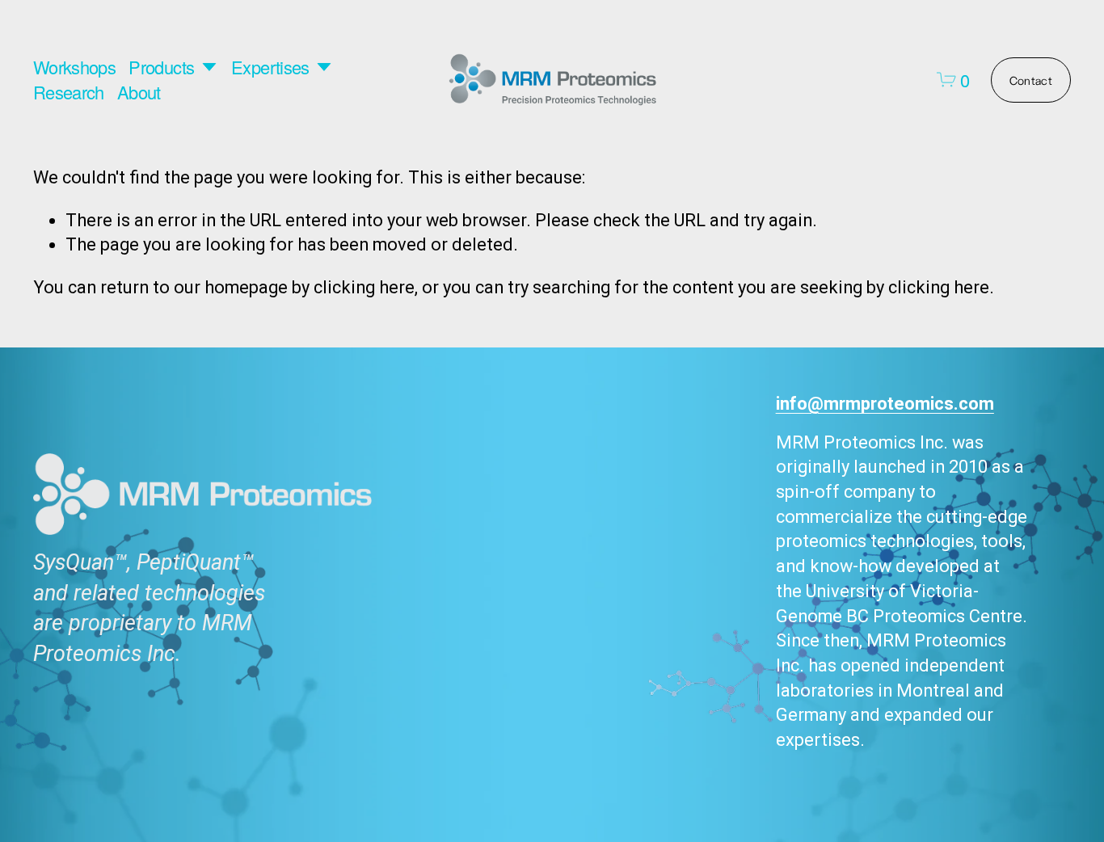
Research (68, 92)
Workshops (74, 67)
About (139, 92)
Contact (1030, 80)
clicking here (364, 287)
